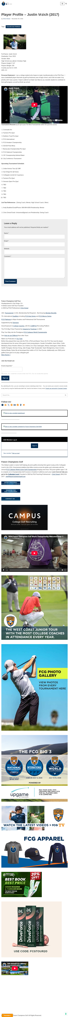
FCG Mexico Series (45, 316)
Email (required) (6, 366)
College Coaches (18, 326)
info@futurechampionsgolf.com (15, 476)
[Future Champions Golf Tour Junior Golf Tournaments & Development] (6, 3)
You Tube (19, 338)
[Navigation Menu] (62, 3)
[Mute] (62, 570)
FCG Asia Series (30, 316)
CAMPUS (33, 326)
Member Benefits (51, 313)
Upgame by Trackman (30, 329)
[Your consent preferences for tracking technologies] (66, 1014)
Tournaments (9, 313)
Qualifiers (15, 316)
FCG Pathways (6, 319)
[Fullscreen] (65, 570)
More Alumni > (6, 355)
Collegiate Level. (14, 474)
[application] (34, 553)
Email (6, 241)
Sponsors (16, 322)
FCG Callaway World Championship (35, 332)
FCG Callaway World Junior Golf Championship (21, 469)
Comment (7, 256)
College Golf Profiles (13, 26)
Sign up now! (16, 453)
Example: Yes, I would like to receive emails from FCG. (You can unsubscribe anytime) (25, 373)
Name (6, 233)
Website (6, 248)
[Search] (66, 3)
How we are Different (11, 335)
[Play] (4, 570)
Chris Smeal (6, 18)
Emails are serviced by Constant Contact (56, 388)
